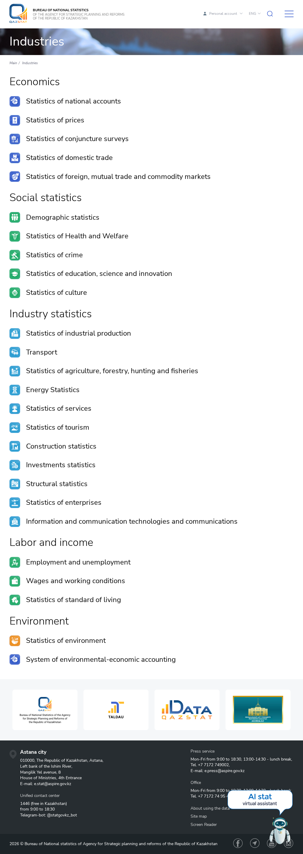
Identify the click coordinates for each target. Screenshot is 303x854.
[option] (45, 710)
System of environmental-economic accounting (101, 659)
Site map (199, 816)
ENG (252, 13)
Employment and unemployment (78, 562)
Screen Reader (204, 824)
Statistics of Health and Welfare (77, 236)
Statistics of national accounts (73, 101)
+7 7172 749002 (213, 765)
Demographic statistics (62, 217)
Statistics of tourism (57, 427)
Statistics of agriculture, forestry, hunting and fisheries (112, 371)
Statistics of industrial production (78, 333)
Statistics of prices (55, 120)
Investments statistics (61, 465)
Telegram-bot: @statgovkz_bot (48, 815)
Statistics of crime (54, 255)
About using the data (210, 808)
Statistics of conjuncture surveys (77, 138)
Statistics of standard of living (73, 599)
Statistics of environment (66, 640)
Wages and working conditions (75, 580)
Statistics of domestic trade (69, 157)
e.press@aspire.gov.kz (224, 771)
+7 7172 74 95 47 (214, 796)
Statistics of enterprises (63, 502)
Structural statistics (57, 484)
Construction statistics (61, 446)
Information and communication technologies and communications (132, 521)
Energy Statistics (53, 389)
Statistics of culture (56, 292)
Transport (41, 352)
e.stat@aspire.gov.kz (52, 784)
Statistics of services (58, 408)
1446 (25, 803)
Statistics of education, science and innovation (99, 273)
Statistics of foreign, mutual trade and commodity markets (118, 176)
